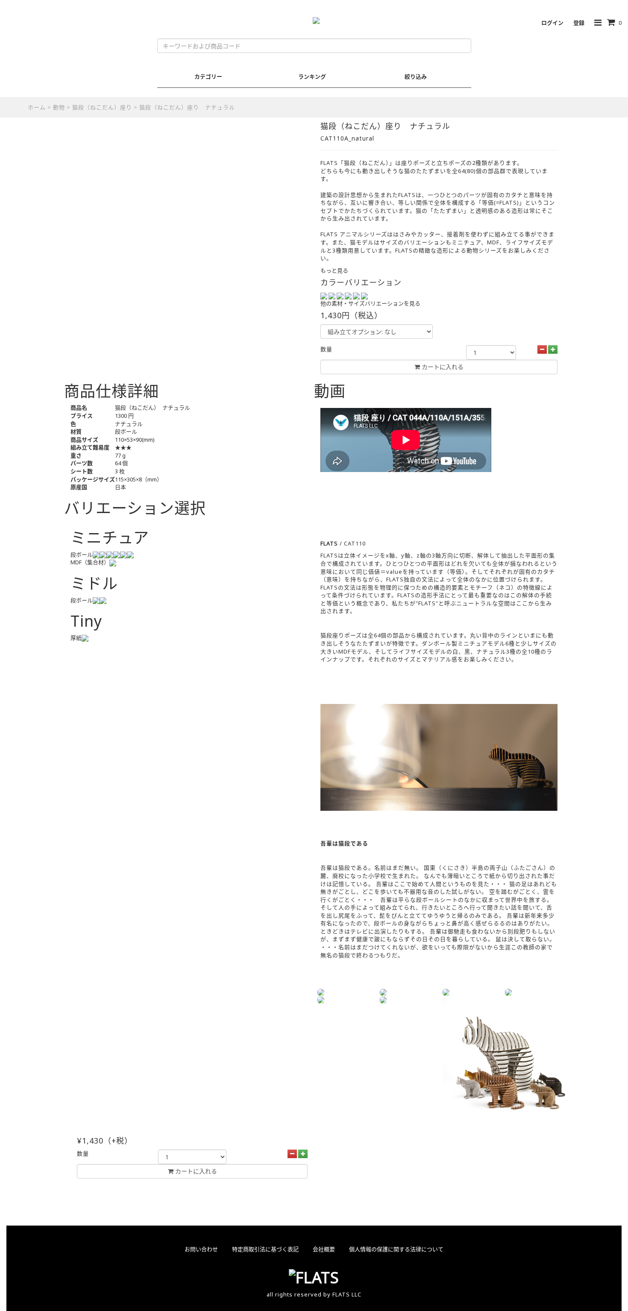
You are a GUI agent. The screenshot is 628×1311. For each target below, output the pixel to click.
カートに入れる (195, 1171)
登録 (578, 22)
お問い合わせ (201, 1249)
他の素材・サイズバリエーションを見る (370, 303)
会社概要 (324, 1249)
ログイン (552, 22)
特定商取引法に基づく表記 (265, 1249)
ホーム (37, 107)
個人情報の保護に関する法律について (396, 1249)
